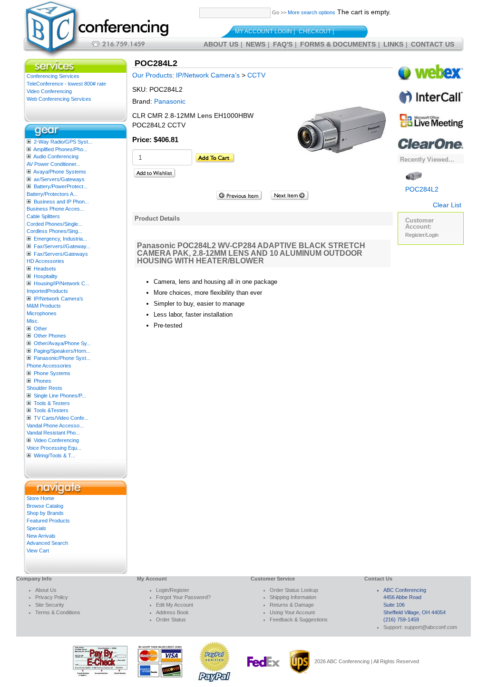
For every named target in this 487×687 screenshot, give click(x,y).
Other (40, 328)
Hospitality (46, 276)
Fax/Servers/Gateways (61, 254)
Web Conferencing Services (59, 99)
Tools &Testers (51, 410)
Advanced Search (47, 543)
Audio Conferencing (55, 156)
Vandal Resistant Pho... (53, 432)
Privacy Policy (51, 597)
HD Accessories (45, 261)
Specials (36, 528)
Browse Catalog (45, 506)
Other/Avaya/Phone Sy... (62, 343)
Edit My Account (174, 605)
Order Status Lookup (294, 590)
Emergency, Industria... (60, 239)
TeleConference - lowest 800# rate (66, 84)
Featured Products (48, 520)
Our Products (152, 75)
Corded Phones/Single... (54, 224)
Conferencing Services (53, 76)
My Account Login (263, 31)
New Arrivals (41, 536)
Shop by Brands (45, 513)
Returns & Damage (292, 605)
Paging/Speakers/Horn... (62, 351)
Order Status (171, 619)
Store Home (40, 498)
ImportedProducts (47, 291)
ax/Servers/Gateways (59, 179)
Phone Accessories (49, 365)
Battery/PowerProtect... (61, 186)
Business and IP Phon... (61, 201)
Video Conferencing (49, 91)
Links (393, 44)
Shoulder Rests (44, 388)
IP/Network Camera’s (58, 298)
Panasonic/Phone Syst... (62, 358)
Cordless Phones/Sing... (54, 231)
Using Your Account (292, 612)
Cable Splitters (43, 216)
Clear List (447, 205)
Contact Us (432, 44)
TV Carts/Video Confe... (61, 418)
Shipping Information (293, 597)
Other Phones (50, 336)
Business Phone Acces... (55, 209)
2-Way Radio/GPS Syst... (63, 142)
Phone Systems (52, 373)
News (255, 44)
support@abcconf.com (430, 627)
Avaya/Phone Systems (59, 171)
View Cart (38, 550)
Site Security (49, 605)
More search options (311, 12)
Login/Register (172, 590)
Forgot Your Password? (183, 597)
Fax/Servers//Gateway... (62, 246)
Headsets (45, 268)
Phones (42, 381)
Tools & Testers (52, 403)
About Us (221, 44)
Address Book (172, 612)
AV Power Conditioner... (53, 164)
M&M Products (44, 306)
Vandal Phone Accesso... (55, 425)
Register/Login (421, 235)
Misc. (33, 321)
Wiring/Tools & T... (54, 455)
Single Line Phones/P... (60, 395)
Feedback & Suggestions (299, 619)
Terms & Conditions (57, 612)
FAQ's (282, 44)
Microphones (42, 313)
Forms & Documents (338, 44)
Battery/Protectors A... (52, 194)
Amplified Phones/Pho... (60, 149)
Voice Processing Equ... (54, 448)
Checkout (315, 31)
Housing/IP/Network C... (61, 283)
